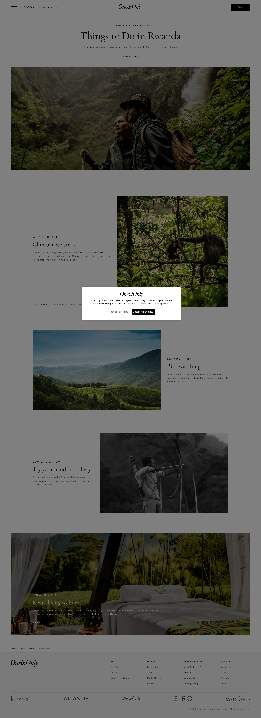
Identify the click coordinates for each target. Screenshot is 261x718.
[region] (131, 303)
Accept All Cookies (143, 312)
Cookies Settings (119, 312)
